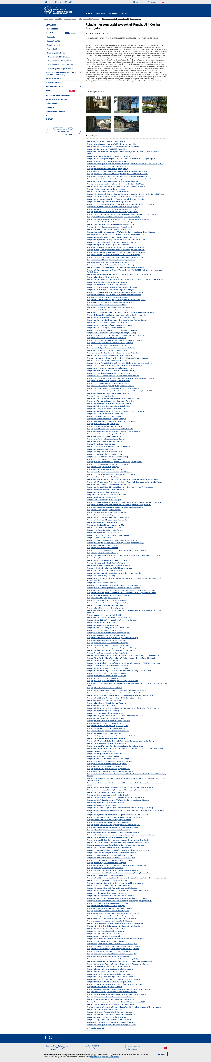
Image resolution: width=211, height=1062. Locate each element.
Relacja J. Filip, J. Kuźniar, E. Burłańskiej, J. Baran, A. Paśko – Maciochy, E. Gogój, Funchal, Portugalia (121, 658)
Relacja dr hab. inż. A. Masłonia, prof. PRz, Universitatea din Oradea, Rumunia (113, 376)
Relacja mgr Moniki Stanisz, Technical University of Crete (106, 802)
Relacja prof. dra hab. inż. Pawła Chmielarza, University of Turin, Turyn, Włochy (113, 217)
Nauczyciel (100, 14)
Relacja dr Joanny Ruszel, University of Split (101, 805)
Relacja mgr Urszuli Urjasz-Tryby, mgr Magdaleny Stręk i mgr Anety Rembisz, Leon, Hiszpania (118, 964)
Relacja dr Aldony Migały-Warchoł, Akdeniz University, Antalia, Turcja (110, 822)
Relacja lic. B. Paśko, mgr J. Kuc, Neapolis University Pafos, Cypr (108, 406)
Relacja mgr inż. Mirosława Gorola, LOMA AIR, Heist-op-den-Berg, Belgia (111, 144)
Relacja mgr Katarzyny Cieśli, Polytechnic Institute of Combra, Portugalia (111, 918)
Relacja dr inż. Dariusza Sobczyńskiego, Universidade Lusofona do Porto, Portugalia (115, 939)
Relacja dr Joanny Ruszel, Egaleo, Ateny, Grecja (103, 558)
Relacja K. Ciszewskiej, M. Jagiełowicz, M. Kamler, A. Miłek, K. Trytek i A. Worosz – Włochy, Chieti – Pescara (123, 655)
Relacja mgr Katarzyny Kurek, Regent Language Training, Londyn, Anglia (111, 954)
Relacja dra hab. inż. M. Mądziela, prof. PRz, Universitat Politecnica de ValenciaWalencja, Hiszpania (120, 378)
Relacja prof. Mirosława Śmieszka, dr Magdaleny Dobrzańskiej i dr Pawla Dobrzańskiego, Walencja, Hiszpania (124, 1007)
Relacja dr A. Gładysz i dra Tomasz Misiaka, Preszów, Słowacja (108, 535)
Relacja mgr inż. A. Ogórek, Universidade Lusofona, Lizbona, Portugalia (111, 348)
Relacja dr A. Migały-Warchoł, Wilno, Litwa (101, 396)
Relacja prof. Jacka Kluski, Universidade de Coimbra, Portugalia (108, 951)
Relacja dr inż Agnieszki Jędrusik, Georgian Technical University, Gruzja (111, 224)
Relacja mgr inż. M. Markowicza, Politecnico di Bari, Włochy (107, 350)
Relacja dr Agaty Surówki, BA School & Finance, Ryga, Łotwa (107, 971)
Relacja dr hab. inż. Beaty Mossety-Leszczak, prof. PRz (105, 525)
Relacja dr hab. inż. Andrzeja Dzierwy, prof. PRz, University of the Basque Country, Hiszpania (118, 800)
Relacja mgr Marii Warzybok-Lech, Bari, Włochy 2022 (104, 700)
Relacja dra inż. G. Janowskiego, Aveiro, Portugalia (104, 500)
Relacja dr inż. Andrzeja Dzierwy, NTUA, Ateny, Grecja (104, 1009)
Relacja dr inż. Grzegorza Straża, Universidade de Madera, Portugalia (110, 837)
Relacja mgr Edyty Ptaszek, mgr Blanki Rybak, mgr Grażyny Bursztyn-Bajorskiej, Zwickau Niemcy (119, 961)
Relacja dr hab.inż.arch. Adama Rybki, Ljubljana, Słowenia (106, 928)
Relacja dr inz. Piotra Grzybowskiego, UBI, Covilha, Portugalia (107, 903)
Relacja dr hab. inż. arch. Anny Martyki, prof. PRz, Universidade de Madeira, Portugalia (116, 186)
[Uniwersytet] (126, 124)
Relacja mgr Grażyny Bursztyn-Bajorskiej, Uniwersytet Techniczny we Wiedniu (113, 913)
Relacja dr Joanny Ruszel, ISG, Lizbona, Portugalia (104, 733)
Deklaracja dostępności (132, 1046)
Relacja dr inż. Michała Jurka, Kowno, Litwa (101, 622)
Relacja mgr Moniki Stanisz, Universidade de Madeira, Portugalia (108, 721)
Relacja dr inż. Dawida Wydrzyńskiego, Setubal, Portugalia (106, 419)
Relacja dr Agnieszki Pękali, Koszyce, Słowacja (102, 548)
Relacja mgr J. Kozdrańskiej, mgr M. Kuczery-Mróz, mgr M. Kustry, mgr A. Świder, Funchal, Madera (120, 487)
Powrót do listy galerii (96, 1028)
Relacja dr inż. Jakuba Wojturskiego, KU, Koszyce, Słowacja (107, 893)
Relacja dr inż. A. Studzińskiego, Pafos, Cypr (101, 576)
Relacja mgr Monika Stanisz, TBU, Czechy (101, 705)
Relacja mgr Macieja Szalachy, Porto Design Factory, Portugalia (108, 956)
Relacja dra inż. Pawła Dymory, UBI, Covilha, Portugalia (105, 459)
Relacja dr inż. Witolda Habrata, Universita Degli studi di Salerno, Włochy (111, 1014)
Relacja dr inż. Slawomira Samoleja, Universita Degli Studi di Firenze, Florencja (113, 949)
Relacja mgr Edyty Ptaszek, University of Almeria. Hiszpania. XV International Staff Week (117, 240)
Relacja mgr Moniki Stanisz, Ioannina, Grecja (102, 522)
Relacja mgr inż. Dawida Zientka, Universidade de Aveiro (106, 875)
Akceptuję (161, 1054)
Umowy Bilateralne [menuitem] (54, 79)
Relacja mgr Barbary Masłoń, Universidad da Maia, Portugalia (107, 643)
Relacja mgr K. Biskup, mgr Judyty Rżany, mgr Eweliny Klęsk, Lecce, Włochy (112, 681)
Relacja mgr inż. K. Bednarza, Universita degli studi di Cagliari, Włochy (110, 368)
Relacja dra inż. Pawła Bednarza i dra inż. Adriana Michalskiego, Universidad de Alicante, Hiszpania (120, 204)
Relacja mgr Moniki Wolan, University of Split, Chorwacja (106, 635)
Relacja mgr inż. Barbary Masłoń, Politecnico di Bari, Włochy (107, 305)
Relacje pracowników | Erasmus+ (89, 19)
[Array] (63, 131)
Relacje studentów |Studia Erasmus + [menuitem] (60, 65)
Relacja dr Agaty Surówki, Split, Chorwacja (101, 751)
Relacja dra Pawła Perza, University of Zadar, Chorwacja (106, 189)
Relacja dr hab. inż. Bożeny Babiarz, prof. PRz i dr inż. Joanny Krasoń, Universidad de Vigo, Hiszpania (121, 159)
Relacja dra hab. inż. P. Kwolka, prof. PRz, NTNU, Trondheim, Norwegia (110, 386)
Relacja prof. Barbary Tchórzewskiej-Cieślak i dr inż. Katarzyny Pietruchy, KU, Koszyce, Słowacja (119, 901)
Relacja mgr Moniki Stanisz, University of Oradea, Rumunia (106, 640)
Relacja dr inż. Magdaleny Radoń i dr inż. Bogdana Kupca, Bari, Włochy (111, 650)
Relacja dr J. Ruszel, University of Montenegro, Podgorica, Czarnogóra (110, 290)
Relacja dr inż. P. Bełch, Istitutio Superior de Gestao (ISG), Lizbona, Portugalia (113, 388)
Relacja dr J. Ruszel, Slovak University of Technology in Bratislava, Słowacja (112, 638)
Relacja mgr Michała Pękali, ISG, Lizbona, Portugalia (104, 688)
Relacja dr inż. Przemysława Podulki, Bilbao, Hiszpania (105, 931)
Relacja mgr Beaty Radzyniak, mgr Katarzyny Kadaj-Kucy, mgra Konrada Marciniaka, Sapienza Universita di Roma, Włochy (125, 811)
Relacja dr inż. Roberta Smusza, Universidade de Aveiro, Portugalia (109, 860)
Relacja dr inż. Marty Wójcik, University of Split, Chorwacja (106, 285)
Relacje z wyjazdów (70, 19)
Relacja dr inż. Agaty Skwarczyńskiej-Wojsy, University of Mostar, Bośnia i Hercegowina (116, 300)
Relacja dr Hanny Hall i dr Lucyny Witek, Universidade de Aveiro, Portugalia (112, 853)
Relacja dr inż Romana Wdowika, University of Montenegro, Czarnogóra (111, 260)
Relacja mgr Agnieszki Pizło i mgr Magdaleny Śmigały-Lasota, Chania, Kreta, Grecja (115, 746)
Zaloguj (153, 2)
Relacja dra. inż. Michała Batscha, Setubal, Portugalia (105, 416)
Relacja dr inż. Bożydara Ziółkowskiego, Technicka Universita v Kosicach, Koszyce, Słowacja (118, 842)
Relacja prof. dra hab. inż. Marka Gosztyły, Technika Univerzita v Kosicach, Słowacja (115, 267)
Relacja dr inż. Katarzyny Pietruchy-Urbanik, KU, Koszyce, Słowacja (109, 1012)
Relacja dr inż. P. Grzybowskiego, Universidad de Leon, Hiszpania (109, 373)
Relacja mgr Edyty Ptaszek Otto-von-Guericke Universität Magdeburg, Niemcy (113, 827)
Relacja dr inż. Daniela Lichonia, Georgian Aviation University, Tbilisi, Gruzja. (112, 287)
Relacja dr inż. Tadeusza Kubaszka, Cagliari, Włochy (104, 454)
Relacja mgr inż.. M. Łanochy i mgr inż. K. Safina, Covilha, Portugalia (110, 429)
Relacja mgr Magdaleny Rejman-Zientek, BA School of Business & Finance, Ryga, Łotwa (116, 865)
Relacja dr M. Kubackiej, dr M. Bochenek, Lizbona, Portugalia (107, 666)
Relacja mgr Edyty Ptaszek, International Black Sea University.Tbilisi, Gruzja (112, 212)
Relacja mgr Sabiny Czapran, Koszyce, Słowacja (103, 756)
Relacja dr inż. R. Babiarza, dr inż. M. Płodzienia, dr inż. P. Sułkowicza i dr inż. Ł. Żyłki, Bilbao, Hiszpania (121, 593)
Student (89, 14)
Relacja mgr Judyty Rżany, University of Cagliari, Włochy (106, 141)
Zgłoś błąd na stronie (132, 1050)
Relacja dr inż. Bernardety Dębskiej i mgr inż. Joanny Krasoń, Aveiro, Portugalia (113, 946)
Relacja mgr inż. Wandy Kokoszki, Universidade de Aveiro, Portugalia (110, 974)
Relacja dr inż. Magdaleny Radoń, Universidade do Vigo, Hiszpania (109, 202)
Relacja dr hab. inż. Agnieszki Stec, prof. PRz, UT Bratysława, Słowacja (111, 265)
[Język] (163, 2)
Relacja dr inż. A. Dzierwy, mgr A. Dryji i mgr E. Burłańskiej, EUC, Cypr (110, 855)
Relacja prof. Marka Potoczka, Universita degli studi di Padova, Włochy (111, 999)
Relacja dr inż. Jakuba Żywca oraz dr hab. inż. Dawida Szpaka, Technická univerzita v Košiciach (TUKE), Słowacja (125, 279)
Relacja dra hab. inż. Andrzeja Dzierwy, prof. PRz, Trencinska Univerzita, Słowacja (114, 365)
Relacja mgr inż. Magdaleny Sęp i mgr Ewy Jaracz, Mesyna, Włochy (109, 908)
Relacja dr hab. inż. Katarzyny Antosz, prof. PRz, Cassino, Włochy (109, 795)
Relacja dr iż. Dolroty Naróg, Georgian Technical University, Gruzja (109, 161)
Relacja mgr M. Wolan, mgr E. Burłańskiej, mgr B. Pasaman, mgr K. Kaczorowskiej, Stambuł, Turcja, (120, 741)
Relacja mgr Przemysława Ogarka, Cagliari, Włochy (104, 436)
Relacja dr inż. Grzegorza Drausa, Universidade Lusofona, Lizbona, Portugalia (113, 916)
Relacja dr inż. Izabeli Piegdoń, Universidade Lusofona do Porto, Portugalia (112, 620)
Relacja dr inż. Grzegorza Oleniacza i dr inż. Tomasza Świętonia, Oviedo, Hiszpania (114, 984)
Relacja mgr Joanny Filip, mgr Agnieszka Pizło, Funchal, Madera (108, 628)
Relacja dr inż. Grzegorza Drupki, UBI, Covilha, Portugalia (106, 563)
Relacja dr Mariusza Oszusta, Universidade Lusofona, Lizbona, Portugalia (112, 992)
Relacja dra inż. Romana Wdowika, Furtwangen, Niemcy (106, 605)
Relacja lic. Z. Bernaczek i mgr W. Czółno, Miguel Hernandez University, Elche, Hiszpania (116, 315)
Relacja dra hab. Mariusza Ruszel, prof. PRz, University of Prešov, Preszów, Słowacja (115, 197)
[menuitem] (81, 33)
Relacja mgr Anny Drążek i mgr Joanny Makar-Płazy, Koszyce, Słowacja (111, 617)
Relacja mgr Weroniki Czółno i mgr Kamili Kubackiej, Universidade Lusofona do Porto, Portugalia (119, 179)
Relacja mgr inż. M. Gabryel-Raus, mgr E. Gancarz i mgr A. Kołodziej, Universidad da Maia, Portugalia (121, 590)
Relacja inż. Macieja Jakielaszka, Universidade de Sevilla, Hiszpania (109, 921)
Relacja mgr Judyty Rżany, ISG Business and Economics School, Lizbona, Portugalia (115, 247)
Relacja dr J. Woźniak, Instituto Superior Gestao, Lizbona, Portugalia (110, 343)
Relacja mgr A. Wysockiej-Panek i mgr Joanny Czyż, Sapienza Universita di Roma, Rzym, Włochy (119, 274)
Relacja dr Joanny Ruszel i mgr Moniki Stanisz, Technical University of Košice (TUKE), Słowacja (119, 505)
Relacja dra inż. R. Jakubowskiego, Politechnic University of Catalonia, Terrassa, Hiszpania (117, 358)
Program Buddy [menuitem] (52, 49)
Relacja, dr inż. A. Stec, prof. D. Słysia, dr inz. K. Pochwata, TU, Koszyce (111, 1022)
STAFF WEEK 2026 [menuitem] (52, 29)
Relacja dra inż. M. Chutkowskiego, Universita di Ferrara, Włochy (108, 360)
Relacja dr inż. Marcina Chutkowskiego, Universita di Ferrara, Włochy (110, 229)
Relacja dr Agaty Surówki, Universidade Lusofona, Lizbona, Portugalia (110, 896)
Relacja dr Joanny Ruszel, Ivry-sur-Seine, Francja (103, 711)
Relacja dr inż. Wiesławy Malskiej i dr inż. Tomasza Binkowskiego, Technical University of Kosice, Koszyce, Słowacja (125, 164)
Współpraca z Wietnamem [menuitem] (56, 99)
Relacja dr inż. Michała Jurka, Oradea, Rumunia (103, 660)
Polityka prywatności (131, 1048)
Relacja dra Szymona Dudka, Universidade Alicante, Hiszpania (108, 191)
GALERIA (124, 14)
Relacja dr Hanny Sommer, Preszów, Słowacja (102, 553)
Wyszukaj (139, 2)
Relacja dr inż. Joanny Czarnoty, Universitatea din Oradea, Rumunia (110, 227)
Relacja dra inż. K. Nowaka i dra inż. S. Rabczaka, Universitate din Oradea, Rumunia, (115, 292)
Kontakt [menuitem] (49, 119)
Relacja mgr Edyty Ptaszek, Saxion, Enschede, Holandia (105, 608)
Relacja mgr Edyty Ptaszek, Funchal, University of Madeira (106, 676)
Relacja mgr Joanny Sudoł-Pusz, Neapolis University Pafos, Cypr (108, 484)
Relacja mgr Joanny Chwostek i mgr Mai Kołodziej (104, 615)
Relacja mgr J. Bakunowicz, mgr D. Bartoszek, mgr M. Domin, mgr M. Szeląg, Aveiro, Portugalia (119, 671)
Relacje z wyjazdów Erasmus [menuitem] (56, 53)
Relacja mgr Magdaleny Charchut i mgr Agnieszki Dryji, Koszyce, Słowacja (112, 648)
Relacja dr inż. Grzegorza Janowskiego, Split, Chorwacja (106, 738)
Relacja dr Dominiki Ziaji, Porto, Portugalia (101, 515)
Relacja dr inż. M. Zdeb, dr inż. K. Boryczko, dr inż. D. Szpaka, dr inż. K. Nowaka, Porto (115, 926)
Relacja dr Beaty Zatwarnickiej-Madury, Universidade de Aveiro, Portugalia (112, 944)
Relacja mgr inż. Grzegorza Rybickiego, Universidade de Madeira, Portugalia (112, 181)
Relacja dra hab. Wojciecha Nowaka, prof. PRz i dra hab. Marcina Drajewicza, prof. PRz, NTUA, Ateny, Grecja (123, 663)
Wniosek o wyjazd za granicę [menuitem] (58, 95)
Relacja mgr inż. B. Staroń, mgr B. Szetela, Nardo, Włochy (106, 328)
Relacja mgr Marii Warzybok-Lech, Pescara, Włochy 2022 (106, 723)
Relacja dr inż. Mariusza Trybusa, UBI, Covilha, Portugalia (106, 906)
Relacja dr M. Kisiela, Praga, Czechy (99, 538)
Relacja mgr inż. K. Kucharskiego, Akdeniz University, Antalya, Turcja (110, 310)
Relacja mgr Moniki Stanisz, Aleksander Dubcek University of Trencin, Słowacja (113, 431)
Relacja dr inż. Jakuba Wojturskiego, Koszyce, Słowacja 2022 (107, 726)
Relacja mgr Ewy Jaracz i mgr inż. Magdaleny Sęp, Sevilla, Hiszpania (110, 969)
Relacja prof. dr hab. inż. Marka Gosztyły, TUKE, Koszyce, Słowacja (109, 568)
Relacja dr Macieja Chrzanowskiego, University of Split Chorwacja (109, 820)
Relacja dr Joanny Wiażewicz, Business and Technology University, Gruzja (111, 209)
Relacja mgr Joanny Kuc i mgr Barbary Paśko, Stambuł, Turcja (108, 759)
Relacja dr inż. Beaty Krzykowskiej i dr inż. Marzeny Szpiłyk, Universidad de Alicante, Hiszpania (118, 219)
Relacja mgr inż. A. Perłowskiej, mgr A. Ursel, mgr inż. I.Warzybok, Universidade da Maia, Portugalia (120, 312)
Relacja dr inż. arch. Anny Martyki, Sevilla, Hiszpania (104, 987)
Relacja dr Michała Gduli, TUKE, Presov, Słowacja (103, 598)
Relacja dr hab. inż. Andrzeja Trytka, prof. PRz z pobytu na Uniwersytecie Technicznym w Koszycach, (121, 695)
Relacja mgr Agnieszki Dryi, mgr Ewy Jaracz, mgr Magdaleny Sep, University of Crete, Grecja (118, 840)
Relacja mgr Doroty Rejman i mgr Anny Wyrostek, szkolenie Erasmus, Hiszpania (113, 825)
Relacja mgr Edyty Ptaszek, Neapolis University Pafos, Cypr (107, 703)
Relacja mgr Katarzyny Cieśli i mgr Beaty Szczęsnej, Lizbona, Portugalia (111, 977)
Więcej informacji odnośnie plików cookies (104, 1057)
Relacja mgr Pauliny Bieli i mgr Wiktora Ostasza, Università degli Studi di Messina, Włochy (117, 171)
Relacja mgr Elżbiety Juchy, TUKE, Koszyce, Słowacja (105, 469)
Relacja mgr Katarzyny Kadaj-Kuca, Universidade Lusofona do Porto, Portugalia (114, 693)
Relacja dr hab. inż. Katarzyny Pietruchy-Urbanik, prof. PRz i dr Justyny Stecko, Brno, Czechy (118, 790)
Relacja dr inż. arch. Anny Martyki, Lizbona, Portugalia (105, 713)
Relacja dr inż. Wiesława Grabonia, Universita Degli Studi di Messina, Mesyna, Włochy (115, 817)
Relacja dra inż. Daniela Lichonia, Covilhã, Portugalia (104, 527)
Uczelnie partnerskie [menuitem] (53, 45)
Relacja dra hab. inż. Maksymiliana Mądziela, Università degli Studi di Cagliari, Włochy (115, 184)
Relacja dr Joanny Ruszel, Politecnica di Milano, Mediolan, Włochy (109, 403)
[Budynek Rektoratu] (126, 104)
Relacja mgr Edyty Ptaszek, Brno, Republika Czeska (104, 532)
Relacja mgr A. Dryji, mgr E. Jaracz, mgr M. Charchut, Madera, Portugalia (111, 736)
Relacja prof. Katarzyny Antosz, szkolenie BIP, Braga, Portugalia (108, 603)
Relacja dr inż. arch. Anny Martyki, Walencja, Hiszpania (105, 792)
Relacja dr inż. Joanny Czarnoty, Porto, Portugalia (104, 510)
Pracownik (113, 14)
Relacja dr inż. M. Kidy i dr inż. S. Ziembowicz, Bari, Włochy (106, 673)
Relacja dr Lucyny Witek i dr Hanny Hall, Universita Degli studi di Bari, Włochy (112, 1004)
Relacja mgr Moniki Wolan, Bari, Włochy (100, 449)
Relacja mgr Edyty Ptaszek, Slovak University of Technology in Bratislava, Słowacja (115, 507)
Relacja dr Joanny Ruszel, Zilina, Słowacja (101, 444)
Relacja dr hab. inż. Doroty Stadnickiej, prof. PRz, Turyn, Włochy (108, 517)
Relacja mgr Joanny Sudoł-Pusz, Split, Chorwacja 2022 (105, 718)
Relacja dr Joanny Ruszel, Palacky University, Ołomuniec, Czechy (108, 381)
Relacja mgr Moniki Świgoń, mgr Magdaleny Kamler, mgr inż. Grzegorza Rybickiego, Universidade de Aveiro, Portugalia (127, 878)
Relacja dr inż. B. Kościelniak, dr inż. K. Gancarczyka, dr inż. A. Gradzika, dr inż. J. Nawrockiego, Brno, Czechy (123, 555)
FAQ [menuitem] (47, 115)
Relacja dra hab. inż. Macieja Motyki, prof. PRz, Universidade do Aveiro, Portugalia (114, 340)
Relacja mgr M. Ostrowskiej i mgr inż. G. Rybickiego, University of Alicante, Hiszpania (115, 411)
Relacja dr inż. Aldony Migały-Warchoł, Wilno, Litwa (104, 934)
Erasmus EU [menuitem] (51, 37)
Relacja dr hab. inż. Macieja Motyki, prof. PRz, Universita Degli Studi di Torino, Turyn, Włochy (118, 890)
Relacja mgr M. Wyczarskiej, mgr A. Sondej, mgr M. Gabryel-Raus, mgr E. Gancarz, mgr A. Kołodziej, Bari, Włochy (125, 482)
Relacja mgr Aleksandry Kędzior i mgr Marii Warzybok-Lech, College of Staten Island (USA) (117, 174)
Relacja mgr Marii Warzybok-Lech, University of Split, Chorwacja (108, 830)
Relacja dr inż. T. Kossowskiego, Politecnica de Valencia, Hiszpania (109, 355)
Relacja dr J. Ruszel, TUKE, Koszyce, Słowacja (102, 678)
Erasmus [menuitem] (49, 33)
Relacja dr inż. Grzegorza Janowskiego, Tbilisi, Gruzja (105, 414)
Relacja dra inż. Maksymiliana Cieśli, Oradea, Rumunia (105, 530)
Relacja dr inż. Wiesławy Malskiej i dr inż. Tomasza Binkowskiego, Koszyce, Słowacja (115, 797)
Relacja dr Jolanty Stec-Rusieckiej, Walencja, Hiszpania (105, 489)
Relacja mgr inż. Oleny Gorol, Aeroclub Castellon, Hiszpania (107, 282)
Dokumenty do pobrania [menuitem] (55, 111)
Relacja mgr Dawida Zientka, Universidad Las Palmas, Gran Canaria (110, 997)
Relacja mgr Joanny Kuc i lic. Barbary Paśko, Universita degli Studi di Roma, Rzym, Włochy (117, 898)
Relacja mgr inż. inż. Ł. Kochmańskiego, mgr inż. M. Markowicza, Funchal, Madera (114, 462)
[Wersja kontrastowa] (57, 2)
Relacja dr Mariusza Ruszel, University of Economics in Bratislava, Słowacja (112, 870)
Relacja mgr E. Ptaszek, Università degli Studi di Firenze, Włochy (108, 565)
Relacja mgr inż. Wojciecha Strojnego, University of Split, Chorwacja (109, 307)
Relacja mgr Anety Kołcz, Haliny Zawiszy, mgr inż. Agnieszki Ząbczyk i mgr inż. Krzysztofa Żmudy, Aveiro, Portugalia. (126, 748)
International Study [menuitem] (54, 87)
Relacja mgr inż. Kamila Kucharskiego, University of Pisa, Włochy (108, 156)
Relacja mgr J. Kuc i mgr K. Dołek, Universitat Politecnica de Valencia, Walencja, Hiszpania (117, 320)
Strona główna (48, 19)
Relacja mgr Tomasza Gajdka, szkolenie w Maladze (104, 936)
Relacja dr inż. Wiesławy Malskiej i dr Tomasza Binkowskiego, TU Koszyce (111, 1025)
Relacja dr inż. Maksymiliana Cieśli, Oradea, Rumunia (104, 754)
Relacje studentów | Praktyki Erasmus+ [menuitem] (61, 61)
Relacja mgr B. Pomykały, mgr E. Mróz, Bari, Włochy (104, 441)
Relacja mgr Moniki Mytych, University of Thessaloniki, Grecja (107, 1017)
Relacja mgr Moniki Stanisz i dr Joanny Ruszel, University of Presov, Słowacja (113, 832)
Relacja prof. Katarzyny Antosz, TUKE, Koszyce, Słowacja (106, 600)
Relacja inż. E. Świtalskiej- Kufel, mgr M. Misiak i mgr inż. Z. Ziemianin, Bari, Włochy (114, 585)
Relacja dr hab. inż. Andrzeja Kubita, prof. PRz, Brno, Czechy (107, 560)
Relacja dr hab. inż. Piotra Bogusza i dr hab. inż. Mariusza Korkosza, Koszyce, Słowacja (116, 690)
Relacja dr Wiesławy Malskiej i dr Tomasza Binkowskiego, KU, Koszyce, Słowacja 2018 (116, 1002)
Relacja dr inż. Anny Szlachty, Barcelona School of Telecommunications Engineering (115, 257)
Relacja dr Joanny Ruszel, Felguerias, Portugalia (103, 625)
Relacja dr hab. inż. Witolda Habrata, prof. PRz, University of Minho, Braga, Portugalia (116, 252)
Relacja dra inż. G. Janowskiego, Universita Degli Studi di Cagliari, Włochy (111, 333)
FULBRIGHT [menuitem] (50, 107)
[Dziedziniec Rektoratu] (98, 104)
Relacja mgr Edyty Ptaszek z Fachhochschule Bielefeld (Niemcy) (108, 911)
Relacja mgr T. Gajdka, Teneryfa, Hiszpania (101, 583)
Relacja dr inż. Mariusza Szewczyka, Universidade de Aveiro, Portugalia (111, 858)
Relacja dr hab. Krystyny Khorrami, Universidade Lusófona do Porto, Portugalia (113, 255)
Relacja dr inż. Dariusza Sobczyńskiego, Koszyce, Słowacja (106, 743)
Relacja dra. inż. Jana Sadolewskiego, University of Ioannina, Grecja (110, 222)
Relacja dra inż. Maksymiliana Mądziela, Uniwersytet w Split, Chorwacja (111, 474)
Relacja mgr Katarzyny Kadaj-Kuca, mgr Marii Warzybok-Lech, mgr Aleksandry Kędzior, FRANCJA (120, 391)
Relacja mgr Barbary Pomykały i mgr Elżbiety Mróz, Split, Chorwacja (110, 771)
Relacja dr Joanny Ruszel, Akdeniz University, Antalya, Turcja (107, 653)
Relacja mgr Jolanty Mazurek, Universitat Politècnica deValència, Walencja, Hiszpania (116, 250)
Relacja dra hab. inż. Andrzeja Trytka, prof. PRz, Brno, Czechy (107, 457)
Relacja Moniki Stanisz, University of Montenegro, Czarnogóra (108, 262)
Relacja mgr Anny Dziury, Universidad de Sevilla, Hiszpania (106, 863)
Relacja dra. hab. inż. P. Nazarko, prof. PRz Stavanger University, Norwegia (112, 330)
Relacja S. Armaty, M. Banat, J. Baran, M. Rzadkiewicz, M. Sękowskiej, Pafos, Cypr (114, 421)
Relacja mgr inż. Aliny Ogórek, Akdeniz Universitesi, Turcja (106, 409)
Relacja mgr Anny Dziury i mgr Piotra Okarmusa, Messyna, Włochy (109, 982)
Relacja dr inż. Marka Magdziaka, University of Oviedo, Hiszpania (109, 966)
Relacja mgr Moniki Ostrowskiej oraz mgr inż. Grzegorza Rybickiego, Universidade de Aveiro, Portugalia (121, 835)
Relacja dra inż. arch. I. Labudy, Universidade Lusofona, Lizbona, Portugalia (112, 353)
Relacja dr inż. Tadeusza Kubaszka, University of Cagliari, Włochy (109, 645)
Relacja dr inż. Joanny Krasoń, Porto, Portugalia (103, 467)
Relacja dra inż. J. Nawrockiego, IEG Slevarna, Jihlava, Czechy (108, 383)
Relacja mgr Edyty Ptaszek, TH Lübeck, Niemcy (102, 277)
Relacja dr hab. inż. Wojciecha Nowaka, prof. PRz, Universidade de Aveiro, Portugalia (115, 199)
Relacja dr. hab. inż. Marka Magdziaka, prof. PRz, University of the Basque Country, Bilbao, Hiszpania (121, 232)
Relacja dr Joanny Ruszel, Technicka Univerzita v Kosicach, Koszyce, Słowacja (113, 207)
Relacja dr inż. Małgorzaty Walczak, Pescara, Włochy (105, 452)
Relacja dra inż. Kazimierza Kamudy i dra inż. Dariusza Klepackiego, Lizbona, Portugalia (116, 550)
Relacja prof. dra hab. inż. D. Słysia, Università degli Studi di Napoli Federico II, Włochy (115, 335)
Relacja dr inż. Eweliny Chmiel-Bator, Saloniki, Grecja (104, 630)
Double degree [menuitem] (51, 103)
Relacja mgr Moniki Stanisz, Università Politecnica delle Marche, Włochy (111, 371)
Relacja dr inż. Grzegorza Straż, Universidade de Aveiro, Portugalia (109, 847)
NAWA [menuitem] (48, 90)
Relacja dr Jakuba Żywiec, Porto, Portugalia (101, 497)
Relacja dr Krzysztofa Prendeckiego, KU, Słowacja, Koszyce (107, 880)
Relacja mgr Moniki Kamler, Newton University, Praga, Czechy (107, 169)
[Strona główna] (58, 10)
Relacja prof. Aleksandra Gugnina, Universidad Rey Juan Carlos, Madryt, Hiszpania (115, 883)
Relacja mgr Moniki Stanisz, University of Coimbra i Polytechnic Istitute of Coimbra (114, 698)
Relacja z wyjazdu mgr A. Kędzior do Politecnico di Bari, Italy (107, 297)
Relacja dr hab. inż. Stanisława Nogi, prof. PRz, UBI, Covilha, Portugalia (111, 317)
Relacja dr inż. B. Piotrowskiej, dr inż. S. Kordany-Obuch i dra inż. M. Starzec (112, 540)
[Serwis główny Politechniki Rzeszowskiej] (46, 2)
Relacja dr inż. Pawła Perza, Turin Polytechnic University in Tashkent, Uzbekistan (114, 295)
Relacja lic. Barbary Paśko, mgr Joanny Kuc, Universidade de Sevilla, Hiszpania (113, 979)
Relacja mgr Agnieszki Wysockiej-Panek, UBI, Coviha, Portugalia (121, 19)
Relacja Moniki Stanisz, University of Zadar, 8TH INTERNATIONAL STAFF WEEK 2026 (115, 234)
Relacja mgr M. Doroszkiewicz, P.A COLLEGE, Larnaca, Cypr (107, 149)
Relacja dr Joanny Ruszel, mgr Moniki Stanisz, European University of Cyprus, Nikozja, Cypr (117, 815)
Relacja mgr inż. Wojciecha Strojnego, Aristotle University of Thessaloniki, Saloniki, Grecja (117, 176)
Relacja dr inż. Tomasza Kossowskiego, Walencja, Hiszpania (107, 512)
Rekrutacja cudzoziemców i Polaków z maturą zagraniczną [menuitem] (61, 74)
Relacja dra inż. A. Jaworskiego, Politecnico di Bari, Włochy (106, 345)
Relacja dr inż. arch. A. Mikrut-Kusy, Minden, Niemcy (104, 570)
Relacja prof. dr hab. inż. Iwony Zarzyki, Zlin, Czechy (104, 426)
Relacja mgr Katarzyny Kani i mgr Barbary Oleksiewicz (105, 868)
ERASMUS (58, 19)
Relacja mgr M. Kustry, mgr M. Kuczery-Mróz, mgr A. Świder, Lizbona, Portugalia (114, 573)
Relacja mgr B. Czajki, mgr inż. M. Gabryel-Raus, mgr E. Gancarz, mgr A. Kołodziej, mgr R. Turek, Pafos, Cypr (123, 708)
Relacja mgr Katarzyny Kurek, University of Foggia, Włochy (106, 166)
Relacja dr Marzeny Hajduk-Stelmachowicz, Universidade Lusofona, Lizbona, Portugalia (116, 994)
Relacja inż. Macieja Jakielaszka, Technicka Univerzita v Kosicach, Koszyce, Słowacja (115, 845)
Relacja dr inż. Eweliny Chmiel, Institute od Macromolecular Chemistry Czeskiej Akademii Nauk (118, 873)
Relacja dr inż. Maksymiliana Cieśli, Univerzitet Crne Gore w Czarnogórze (111, 242)
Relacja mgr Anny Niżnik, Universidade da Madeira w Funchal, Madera (110, 302)
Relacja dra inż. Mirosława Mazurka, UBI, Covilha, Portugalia (107, 464)
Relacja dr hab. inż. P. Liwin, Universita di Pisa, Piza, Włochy (107, 338)
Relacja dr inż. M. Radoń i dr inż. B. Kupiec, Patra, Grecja (106, 434)
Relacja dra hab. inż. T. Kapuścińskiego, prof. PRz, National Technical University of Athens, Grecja (119, 363)
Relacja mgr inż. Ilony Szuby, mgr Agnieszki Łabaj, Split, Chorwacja (109, 472)
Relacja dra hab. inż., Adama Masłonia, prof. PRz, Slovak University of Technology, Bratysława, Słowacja (122, 214)
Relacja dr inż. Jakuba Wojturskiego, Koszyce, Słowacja (105, 941)
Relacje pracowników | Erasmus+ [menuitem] (59, 57)
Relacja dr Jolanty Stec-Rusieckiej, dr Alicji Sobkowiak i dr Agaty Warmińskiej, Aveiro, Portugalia (119, 989)
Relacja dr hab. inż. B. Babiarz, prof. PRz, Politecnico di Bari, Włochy (110, 325)
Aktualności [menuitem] (51, 25)
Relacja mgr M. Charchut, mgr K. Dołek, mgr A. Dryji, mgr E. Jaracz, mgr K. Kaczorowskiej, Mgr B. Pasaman (123, 479)
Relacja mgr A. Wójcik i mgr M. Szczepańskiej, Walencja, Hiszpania (109, 520)
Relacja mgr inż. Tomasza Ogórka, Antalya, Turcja (103, 424)
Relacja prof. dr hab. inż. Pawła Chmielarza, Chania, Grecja (107, 764)
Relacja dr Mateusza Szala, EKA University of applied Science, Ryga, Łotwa (112, 237)
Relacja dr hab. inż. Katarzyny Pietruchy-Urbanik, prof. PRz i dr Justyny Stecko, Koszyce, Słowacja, (120, 787)
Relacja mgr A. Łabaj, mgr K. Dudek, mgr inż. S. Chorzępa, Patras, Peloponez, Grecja (115, 716)
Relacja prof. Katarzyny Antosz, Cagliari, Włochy (103, 477)
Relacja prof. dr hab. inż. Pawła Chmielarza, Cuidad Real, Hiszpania (109, 761)
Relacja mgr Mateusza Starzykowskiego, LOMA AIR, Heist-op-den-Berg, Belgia (113, 146)
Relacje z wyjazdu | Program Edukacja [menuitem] (60, 69)
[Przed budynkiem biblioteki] (98, 124)
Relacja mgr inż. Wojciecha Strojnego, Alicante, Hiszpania (106, 439)
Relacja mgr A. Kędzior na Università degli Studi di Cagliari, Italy (108, 245)
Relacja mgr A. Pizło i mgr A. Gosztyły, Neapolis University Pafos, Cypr (110, 401)
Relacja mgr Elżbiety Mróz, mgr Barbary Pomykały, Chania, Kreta (108, 769)
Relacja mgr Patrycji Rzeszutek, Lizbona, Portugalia (104, 766)
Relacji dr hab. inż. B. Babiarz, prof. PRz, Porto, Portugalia (106, 495)
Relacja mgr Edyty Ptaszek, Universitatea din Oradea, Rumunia (108, 393)
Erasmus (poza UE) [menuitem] (53, 41)
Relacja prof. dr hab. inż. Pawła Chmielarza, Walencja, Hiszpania (108, 633)
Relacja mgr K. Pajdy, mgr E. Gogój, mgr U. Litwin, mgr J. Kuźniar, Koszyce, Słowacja (115, 543)
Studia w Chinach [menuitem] (53, 83)
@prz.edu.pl (96, 1048)
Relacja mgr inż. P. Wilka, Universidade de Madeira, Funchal (107, 322)
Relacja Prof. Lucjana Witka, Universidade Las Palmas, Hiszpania (109, 1020)
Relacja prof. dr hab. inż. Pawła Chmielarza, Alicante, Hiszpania (108, 446)
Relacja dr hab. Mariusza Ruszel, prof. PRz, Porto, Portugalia (107, 668)
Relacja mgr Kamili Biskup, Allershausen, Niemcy (103, 492)
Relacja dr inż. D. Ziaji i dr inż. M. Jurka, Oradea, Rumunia (106, 728)
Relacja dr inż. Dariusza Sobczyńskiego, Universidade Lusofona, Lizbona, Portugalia (115, 923)
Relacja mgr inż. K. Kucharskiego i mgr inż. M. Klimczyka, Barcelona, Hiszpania (113, 588)
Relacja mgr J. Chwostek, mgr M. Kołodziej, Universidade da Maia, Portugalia (113, 398)
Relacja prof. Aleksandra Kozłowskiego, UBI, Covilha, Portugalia (108, 885)
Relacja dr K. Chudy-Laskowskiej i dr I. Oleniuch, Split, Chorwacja (108, 595)
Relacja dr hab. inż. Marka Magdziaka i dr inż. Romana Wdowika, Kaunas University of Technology (120, 808)
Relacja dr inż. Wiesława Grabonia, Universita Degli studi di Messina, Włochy (112, 959)
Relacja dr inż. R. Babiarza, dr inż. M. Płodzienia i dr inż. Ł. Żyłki (108, 731)
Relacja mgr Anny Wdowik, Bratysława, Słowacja (103, 545)
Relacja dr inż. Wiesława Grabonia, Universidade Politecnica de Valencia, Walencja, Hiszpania (118, 850)
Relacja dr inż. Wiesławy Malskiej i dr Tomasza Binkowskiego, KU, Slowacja (112, 888)
